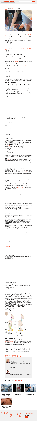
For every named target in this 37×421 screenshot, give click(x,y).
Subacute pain (7, 47)
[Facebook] (25, 417)
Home (10, 413)
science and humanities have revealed (24, 308)
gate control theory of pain (28, 335)
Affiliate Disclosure (19, 413)
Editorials (29, 3)
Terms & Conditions (19, 416)
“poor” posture (16, 61)
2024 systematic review (8, 295)
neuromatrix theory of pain (9, 339)
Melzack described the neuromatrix (9, 341)
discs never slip (8, 56)
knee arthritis (21, 218)
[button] (15, 380)
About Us (33, 3)
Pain (7, 9)
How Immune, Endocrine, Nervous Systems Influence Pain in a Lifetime (13, 356)
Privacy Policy (18, 415)
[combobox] (25, 1)
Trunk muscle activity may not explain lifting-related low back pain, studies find (18, 394)
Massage (21, 3)
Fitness (25, 3)
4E (11, 351)
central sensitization (16, 67)
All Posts (11, 414)
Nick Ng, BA (13, 8)
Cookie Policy (18, 414)
